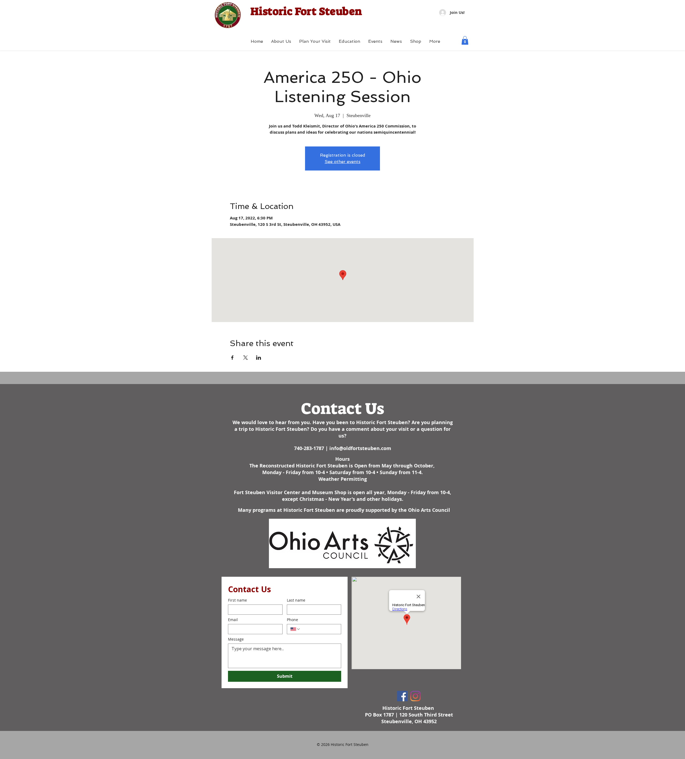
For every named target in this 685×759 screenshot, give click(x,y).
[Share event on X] (245, 357)
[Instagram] (415, 696)
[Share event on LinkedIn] (258, 357)
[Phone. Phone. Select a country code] (295, 629)
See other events (342, 161)
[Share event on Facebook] (232, 357)
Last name (296, 600)
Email (233, 619)
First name (237, 600)
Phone (292, 619)
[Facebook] (402, 696)
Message (236, 639)
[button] (465, 40)
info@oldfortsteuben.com (360, 448)
